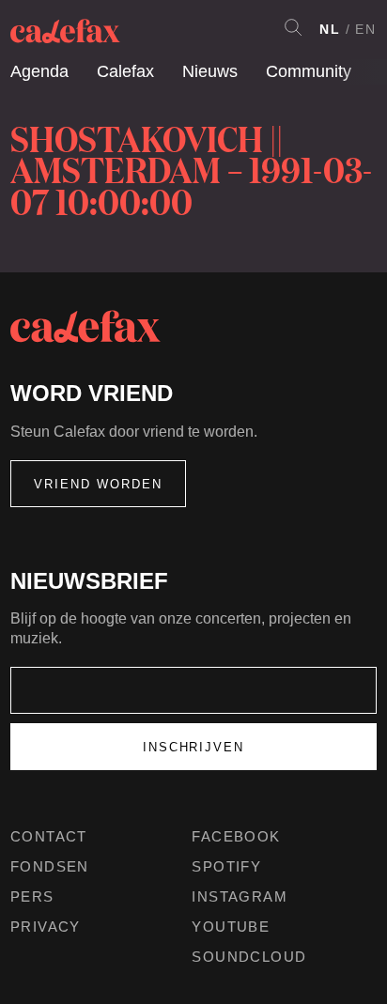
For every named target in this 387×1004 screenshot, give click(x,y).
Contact (48, 836)
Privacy (45, 926)
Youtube (231, 926)
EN (366, 29)
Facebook (236, 836)
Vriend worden (98, 484)
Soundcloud (249, 957)
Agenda (39, 71)
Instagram (239, 896)
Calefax (125, 71)
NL (330, 29)
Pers (32, 896)
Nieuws (210, 71)
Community (308, 71)
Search (293, 27)
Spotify (226, 866)
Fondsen (49, 866)
